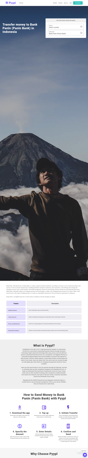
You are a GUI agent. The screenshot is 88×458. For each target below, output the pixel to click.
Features (60, 3)
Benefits (55, 3)
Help (71, 3)
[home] (10, 3)
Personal (21, 3)
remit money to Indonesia (33, 296)
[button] (60, 3)
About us (66, 3)
